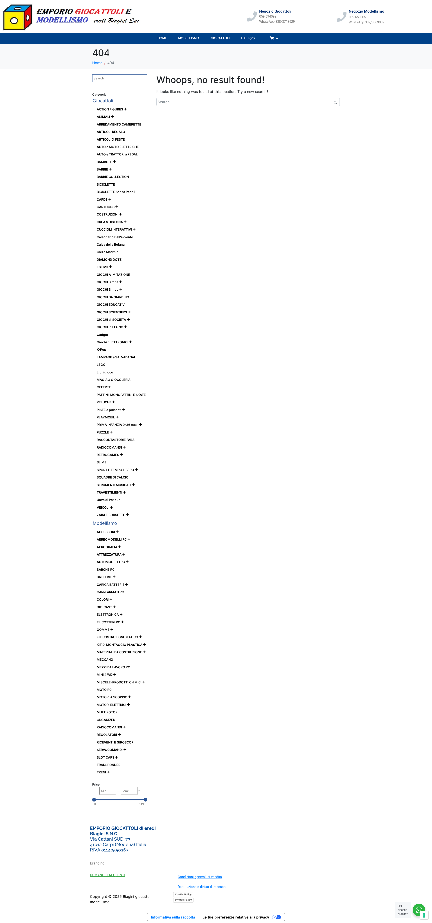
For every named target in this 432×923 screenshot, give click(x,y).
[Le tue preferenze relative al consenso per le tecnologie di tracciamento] (424, 915)
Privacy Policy (183, 899)
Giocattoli (220, 38)
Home (162, 38)
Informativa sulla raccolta (173, 917)
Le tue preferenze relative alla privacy (235, 917)
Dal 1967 (248, 38)
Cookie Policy (183, 894)
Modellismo (188, 38)
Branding (97, 863)
